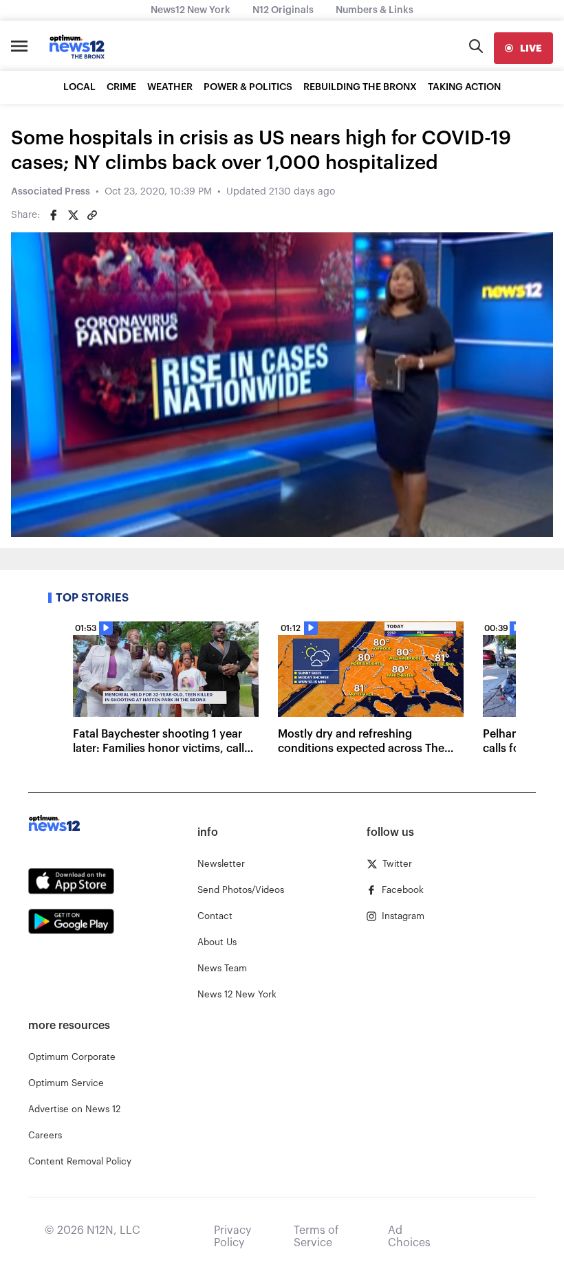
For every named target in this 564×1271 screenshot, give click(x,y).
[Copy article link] (92, 215)
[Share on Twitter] (72, 215)
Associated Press (50, 192)
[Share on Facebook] (53, 215)
